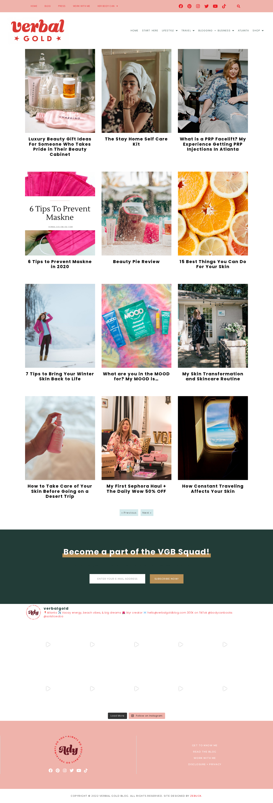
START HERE (150, 30)
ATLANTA (243, 30)
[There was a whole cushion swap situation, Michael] (48, 644)
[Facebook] (181, 6)
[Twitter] (206, 6)
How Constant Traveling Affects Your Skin (213, 488)
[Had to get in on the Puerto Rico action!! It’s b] (136, 644)
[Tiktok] (224, 6)
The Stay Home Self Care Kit (136, 141)
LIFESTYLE (168, 30)
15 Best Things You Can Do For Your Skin (213, 264)
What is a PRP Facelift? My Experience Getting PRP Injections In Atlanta (213, 144)
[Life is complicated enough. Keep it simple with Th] (225, 689)
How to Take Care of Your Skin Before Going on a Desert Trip (60, 491)
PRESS (62, 6)
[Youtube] (215, 6)
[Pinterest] (189, 6)
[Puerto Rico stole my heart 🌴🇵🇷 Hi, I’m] (181, 644)
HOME (34, 6)
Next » (147, 512)
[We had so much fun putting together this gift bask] (225, 644)
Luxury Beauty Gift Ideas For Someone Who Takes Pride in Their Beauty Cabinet (60, 146)
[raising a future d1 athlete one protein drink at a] (92, 689)
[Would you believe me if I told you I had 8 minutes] (181, 689)
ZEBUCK (196, 795)
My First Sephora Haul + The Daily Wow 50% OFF (136, 488)
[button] (238, 6)
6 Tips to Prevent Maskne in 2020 (60, 264)
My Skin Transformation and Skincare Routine (212, 376)
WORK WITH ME (81, 6)
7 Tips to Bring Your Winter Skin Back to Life (60, 376)
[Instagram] (198, 6)
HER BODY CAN (106, 6)
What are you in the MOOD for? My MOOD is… (136, 376)
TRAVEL (186, 30)
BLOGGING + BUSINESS (214, 30)
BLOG (48, 6)
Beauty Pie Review (136, 262)
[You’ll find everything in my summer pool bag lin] (92, 644)
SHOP (256, 30)
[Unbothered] (48, 689)
